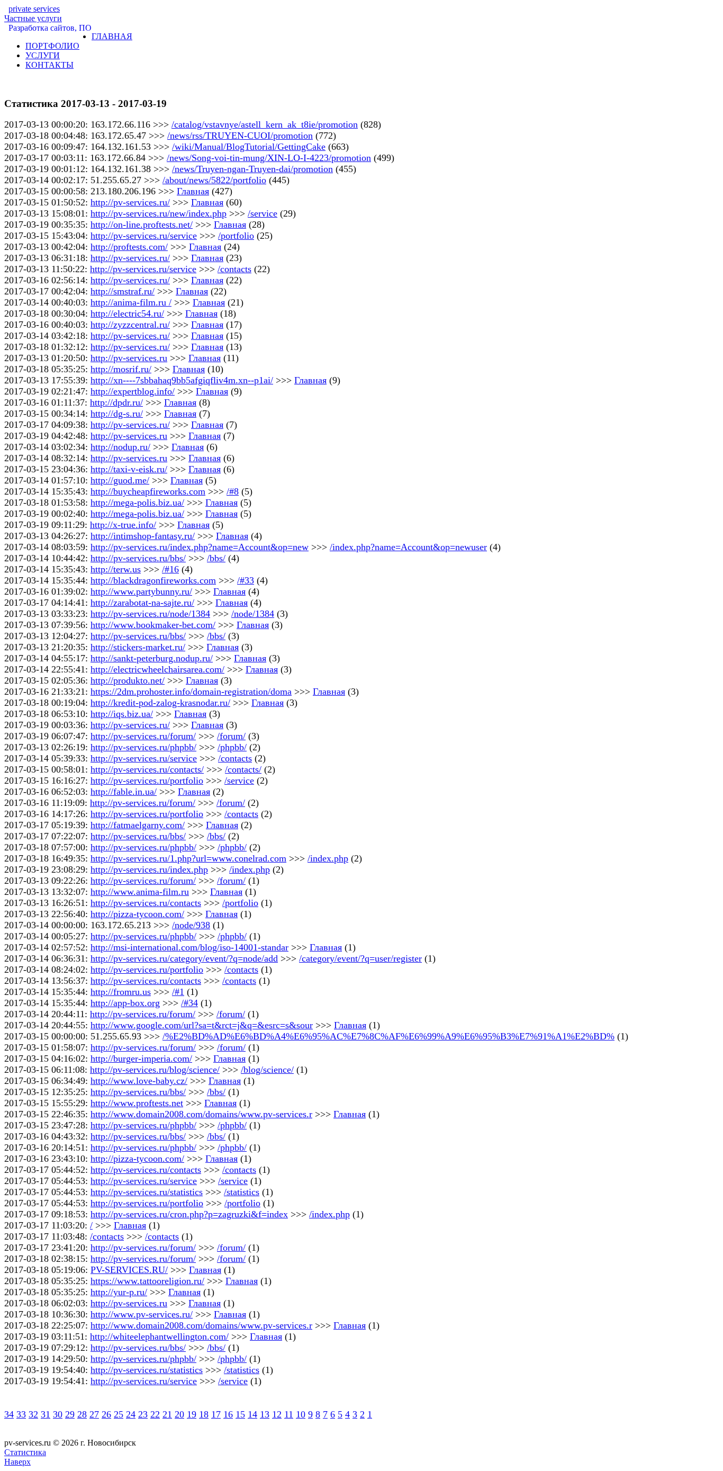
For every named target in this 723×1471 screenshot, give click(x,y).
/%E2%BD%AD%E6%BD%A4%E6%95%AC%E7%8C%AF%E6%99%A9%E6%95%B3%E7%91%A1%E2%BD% (388, 1036)
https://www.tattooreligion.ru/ (147, 1281)
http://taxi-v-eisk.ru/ (129, 469)
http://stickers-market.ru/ (138, 647)
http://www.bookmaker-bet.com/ (153, 625)
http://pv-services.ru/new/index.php (159, 213)
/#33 (245, 580)
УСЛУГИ (42, 55)
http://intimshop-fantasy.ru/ (143, 536)
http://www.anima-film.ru (140, 891)
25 (118, 1414)
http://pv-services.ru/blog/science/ (155, 1069)
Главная (193, 191)
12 (277, 1414)
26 (106, 1414)
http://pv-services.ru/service (144, 235)
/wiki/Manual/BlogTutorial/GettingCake (249, 146)
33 (21, 1414)
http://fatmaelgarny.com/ (138, 825)
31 (45, 1414)
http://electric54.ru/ (127, 313)
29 (70, 1414)
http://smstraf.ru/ (123, 291)
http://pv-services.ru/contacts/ (147, 769)
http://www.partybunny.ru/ (141, 591)
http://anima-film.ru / (131, 302)
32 (33, 1414)
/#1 (178, 991)
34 (9, 1414)
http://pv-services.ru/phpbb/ (143, 747)
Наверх (17, 1461)
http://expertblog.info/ (133, 391)
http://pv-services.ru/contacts (146, 903)
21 (167, 1414)
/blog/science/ (267, 1069)
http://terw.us (116, 569)
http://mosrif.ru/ (121, 369)
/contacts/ (243, 769)
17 (216, 1414)
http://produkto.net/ (128, 680)
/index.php (328, 858)
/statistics (241, 1192)
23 (143, 1414)
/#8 (233, 491)
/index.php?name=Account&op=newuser (408, 547)
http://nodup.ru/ (120, 447)
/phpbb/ (232, 747)
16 (228, 1414)
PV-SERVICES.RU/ (129, 1269)
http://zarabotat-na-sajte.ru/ (142, 602)
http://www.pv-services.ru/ (142, 1314)
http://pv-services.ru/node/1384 (150, 613)
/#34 (189, 1003)
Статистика (25, 1452)
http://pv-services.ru (129, 358)
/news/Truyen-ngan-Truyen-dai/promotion (252, 169)
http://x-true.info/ (123, 524)
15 (240, 1414)
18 (204, 1414)
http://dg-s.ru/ (117, 413)
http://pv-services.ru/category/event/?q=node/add (184, 958)
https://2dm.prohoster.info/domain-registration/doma (191, 691)
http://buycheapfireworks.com (148, 491)
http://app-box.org (125, 1003)
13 (264, 1414)
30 (57, 1414)
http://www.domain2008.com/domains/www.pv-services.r (201, 1114)
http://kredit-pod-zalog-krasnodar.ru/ (160, 702)
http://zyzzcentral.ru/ (130, 324)
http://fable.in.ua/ (124, 791)
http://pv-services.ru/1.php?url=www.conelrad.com (188, 858)
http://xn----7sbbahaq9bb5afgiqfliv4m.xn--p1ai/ (182, 380)
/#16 (170, 569)
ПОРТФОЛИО (52, 45)
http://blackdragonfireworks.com (153, 580)
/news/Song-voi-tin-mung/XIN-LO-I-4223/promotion (269, 158)
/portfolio (236, 235)
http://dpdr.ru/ (116, 402)
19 (191, 1414)
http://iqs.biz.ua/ (122, 713)
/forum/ (231, 736)
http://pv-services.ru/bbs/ (138, 558)
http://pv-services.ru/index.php (149, 869)
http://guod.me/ (120, 480)
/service (262, 213)
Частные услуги (33, 13)
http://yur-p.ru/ (119, 1292)
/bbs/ (216, 558)
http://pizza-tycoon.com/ (137, 914)
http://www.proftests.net (137, 1103)
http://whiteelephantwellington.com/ (159, 1336)
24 (130, 1414)
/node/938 (191, 925)
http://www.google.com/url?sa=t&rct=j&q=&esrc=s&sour (202, 1025)
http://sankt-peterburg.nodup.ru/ (152, 658)
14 (252, 1414)
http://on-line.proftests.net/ (142, 224)
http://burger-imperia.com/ (141, 1058)
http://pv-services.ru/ (130, 202)
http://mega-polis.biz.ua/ (137, 502)
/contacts (234, 269)
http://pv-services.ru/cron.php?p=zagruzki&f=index (189, 1214)
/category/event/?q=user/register (360, 958)
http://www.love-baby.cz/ (139, 1080)
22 (155, 1414)
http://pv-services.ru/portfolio (147, 780)
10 (300, 1414)
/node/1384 (252, 613)
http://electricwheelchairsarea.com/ (157, 669)
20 (179, 1414)
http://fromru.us (121, 991)
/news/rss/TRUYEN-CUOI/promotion (240, 135)
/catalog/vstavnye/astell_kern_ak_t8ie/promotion (264, 124)
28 (82, 1414)
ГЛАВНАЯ (112, 36)
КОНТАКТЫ (49, 64)
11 (288, 1414)
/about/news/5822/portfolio (214, 180)
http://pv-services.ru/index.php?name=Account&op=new (200, 547)
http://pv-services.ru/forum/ (143, 736)
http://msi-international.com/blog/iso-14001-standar (189, 947)
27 (94, 1414)
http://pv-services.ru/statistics (147, 1192)
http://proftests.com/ (129, 246)
